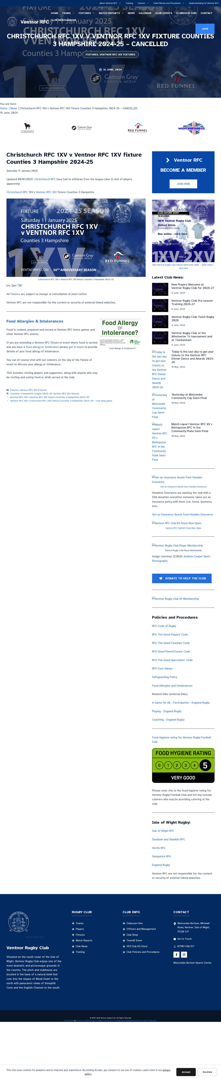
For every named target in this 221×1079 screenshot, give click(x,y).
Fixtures (85, 13)
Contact (141, 3)
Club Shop (132, 934)
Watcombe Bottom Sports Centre (192, 962)
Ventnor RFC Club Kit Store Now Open (183, 528)
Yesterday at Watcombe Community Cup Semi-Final (189, 396)
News (131, 13)
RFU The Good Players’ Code (170, 634)
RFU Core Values (162, 668)
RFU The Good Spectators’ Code (172, 660)
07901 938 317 (185, 946)
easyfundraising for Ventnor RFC (204, 3)
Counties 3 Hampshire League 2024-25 (31, 393)
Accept (186, 1072)
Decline (207, 1072)
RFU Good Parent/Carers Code (171, 651)
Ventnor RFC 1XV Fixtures (117, 54)
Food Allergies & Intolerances (34, 321)
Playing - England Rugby (166, 711)
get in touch (76, 347)
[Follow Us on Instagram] (184, 955)
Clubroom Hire (186, 13)
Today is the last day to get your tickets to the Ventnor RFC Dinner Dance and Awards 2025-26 (192, 357)
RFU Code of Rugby (164, 626)
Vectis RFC (159, 848)
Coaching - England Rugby (168, 719)
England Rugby (161, 865)
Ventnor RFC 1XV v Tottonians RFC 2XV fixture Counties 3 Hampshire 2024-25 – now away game (61, 400)
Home (54, 13)
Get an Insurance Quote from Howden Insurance (183, 486)
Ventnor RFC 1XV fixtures (66, 393)
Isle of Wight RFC (163, 831)
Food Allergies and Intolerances (172, 685)
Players (80, 929)
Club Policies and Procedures (167, 3)
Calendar (145, 13)
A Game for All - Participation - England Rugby (181, 702)
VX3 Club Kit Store (137, 946)
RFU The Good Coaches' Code (171, 643)
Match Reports (109, 13)
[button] (52, 28)
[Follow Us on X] (176, 955)
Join (205, 28)
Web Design (69, 1020)
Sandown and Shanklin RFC (168, 839)
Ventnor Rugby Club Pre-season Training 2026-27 (192, 302)
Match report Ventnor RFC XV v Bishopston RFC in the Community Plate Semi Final (191, 427)
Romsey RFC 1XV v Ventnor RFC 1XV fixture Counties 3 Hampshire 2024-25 (49, 397)
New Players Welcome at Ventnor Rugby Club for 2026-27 (192, 286)
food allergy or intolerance (42, 347)
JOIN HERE (183, 184)
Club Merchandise (63, 20)
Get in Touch (184, 938)
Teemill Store (134, 940)
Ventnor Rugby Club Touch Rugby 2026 (192, 318)
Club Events (163, 13)
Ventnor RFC (35, 22)
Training (129, 3)
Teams (66, 13)
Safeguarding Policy (164, 677)
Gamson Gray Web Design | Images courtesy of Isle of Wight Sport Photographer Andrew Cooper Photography (116, 1020)
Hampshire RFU (161, 856)
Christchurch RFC (45, 179)
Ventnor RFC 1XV (46, 192)
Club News (82, 946)
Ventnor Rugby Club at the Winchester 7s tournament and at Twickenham (191, 336)
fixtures (15, 294)
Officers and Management (141, 929)
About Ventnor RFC (108, 3)
